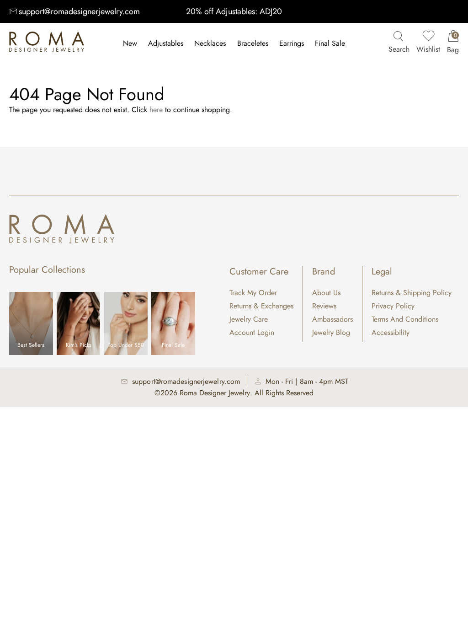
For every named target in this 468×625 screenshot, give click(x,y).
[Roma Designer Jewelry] (46, 43)
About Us (326, 292)
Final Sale (330, 43)
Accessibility (391, 332)
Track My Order (253, 292)
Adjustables (165, 43)
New (130, 43)
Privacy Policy (393, 306)
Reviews (324, 306)
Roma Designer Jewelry (215, 392)
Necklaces (210, 43)
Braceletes (252, 43)
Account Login (251, 332)
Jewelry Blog (331, 332)
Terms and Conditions (405, 319)
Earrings (291, 43)
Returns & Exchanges (261, 306)
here (156, 109)
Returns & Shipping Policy (412, 292)
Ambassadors (332, 319)
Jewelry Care (248, 319)
